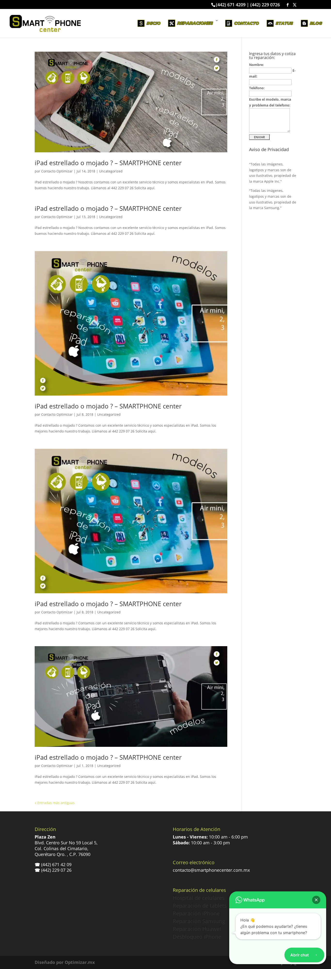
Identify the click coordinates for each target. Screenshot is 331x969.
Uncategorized (111, 171)
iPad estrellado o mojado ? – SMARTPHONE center (108, 162)
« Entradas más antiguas (55, 802)
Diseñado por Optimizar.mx (65, 962)
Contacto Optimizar (57, 171)
